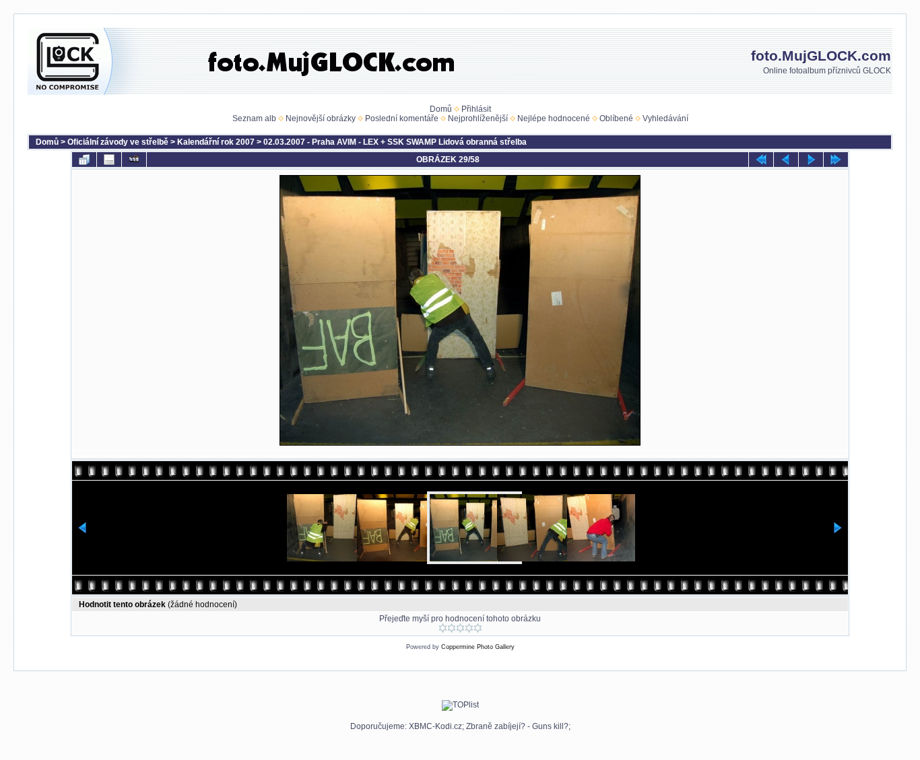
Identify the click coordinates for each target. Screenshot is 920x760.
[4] (469, 628)
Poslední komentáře (401, 118)
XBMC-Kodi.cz (435, 726)
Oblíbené (616, 118)
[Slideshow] (134, 159)
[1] (442, 628)
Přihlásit (476, 109)
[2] (451, 628)
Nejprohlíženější (478, 118)
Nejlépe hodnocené (553, 118)
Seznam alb (254, 118)
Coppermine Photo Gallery (478, 647)
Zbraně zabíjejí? (495, 726)
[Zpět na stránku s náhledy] (84, 159)
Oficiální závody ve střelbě (117, 142)
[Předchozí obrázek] (786, 159)
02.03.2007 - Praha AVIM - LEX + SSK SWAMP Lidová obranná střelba (395, 142)
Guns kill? (550, 726)
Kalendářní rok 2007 (216, 142)
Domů (441, 109)
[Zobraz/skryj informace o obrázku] (109, 159)
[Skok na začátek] (761, 159)
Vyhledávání (665, 118)
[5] (477, 628)
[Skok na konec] (836, 159)
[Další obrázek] (811, 159)
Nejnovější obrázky (321, 118)
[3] (460, 628)
